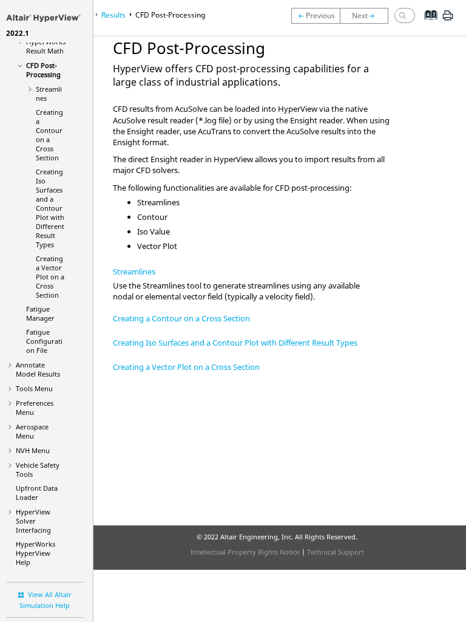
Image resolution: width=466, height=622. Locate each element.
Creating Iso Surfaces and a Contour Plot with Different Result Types (50, 208)
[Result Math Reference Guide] (315, 16)
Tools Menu (34, 388)
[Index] (427, 24)
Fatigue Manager (40, 313)
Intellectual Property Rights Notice (245, 551)
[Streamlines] (367, 16)
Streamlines (134, 271)
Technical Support (335, 551)
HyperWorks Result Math (46, 46)
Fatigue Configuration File (44, 341)
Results (113, 15)
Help (35, 553)
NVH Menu (33, 450)
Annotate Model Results (38, 369)
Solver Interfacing (33, 521)
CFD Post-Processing (43, 70)
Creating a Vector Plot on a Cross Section (50, 276)
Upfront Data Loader (37, 493)
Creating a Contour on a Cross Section (49, 135)
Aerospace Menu (32, 431)
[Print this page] (447, 20)
